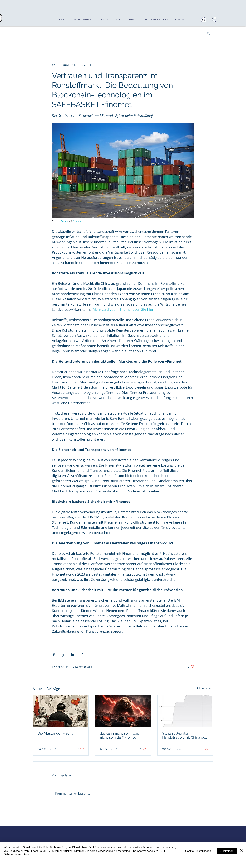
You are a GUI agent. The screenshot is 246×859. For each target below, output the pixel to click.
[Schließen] (241, 850)
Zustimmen (227, 851)
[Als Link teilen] (82, 655)
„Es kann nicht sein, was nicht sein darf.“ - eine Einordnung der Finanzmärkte (119, 735)
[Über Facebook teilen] (54, 655)
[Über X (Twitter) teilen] (63, 655)
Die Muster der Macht (55, 733)
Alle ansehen (205, 688)
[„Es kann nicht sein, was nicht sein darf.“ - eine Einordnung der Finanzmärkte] (123, 711)
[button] (208, 33)
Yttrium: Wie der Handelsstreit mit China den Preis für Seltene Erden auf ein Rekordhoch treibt (184, 735)
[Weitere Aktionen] (191, 65)
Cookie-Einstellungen (198, 851)
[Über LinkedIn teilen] (72, 655)
